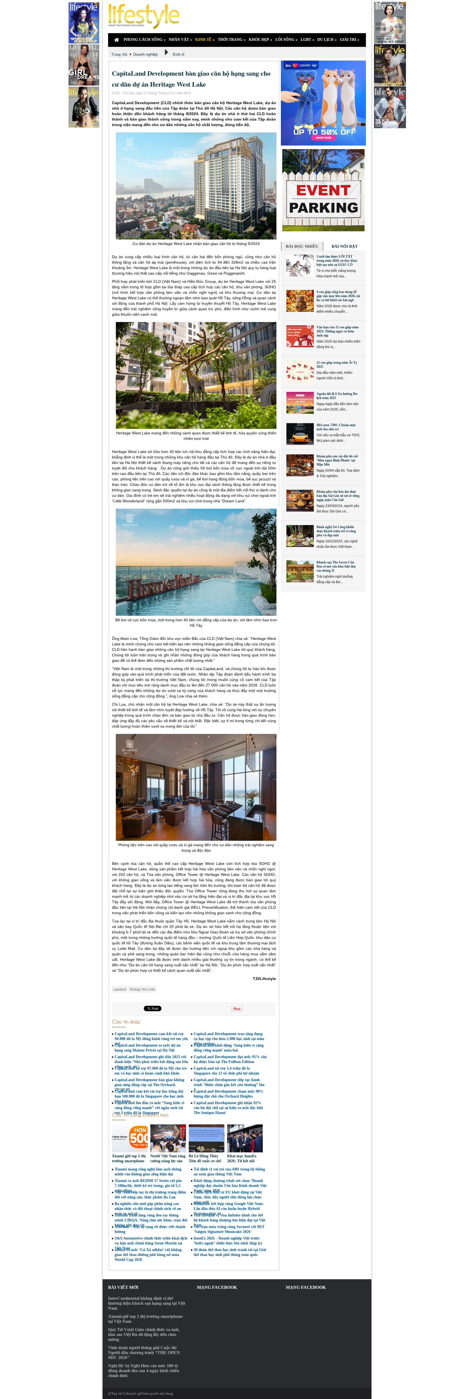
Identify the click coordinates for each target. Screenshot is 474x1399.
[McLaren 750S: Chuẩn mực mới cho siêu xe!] (300, 434)
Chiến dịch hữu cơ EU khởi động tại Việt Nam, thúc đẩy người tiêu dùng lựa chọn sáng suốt (228, 1197)
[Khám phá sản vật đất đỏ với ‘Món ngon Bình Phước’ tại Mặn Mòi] (300, 465)
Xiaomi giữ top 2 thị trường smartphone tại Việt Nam (129, 1161)
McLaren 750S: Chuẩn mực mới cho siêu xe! (336, 427)
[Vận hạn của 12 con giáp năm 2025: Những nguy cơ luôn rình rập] (300, 336)
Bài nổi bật (345, 246)
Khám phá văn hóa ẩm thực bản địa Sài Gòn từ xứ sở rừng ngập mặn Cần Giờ (338, 496)
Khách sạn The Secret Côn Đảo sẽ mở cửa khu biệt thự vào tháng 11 (336, 566)
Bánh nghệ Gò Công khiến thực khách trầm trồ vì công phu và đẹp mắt (336, 531)
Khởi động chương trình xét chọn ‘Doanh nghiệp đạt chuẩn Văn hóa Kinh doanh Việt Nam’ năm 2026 (230, 1186)
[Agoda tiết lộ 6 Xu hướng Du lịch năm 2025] (300, 403)
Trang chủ (119, 54)
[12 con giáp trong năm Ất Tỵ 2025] (300, 372)
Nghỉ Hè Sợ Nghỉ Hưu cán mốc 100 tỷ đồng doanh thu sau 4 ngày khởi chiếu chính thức (143, 1370)
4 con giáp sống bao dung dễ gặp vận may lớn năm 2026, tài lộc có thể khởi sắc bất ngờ (338, 296)
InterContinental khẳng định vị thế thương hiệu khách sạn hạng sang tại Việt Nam (146, 1303)
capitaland (119, 989)
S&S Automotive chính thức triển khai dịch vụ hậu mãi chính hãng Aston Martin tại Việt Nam (151, 1243)
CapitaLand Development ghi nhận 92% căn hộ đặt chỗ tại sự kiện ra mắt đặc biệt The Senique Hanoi (228, 1108)
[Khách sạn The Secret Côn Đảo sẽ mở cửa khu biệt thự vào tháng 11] (300, 571)
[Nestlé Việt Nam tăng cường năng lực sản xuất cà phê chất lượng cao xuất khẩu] (168, 1139)
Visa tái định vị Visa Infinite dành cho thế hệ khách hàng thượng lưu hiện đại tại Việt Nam (230, 1220)
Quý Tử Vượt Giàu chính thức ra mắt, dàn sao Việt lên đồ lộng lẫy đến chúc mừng (144, 1334)
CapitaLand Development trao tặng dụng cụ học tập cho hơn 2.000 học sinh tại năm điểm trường (229, 1039)
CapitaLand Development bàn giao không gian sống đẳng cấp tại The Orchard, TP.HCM (149, 1085)
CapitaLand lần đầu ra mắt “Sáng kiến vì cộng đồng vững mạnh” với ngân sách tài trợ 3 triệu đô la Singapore (149, 1108)
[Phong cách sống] (146, 17)
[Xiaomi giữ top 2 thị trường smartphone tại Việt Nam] (130, 1139)
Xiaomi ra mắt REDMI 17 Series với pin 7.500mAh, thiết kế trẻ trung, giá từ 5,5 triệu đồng (148, 1186)
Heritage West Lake (142, 989)
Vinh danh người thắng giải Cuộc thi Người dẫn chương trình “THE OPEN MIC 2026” (144, 1352)
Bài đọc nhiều (302, 246)
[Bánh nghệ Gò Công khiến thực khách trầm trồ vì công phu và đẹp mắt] (300, 536)
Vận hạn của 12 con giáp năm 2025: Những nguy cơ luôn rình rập (338, 331)
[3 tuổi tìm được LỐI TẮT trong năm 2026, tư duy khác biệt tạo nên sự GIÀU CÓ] (300, 266)
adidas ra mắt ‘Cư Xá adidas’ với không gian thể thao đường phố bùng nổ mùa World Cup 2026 (148, 1255)
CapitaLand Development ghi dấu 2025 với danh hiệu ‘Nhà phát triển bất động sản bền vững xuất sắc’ (151, 1062)
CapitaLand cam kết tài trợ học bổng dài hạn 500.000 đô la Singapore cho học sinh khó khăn (149, 1096)
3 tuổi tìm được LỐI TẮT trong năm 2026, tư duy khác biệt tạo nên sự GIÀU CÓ (337, 261)
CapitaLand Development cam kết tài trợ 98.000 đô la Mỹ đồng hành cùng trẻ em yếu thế (151, 1039)
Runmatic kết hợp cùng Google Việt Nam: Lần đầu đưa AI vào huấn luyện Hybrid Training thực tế (229, 1209)
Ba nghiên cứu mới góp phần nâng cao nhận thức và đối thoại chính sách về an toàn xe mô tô (148, 1209)
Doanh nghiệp (145, 54)
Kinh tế (178, 54)
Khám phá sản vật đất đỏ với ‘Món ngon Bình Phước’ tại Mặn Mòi (337, 460)
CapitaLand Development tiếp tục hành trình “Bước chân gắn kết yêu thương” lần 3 (229, 1085)
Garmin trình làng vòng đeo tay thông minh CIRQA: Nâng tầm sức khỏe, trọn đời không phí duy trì (151, 1220)
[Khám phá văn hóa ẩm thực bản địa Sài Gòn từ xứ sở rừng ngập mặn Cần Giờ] (300, 501)
